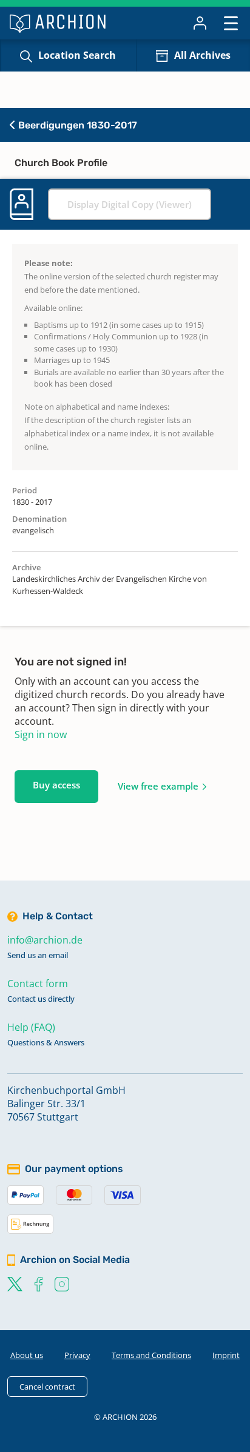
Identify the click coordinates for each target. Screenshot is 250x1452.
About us (26, 1355)
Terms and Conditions (151, 1355)
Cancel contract (47, 1386)
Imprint (226, 1355)
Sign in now (41, 734)
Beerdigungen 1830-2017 (76, 125)
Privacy (77, 1355)
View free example (158, 786)
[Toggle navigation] (231, 22)
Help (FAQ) (31, 1027)
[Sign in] (200, 23)
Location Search (77, 55)
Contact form (37, 983)
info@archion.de (45, 940)
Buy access (56, 785)
